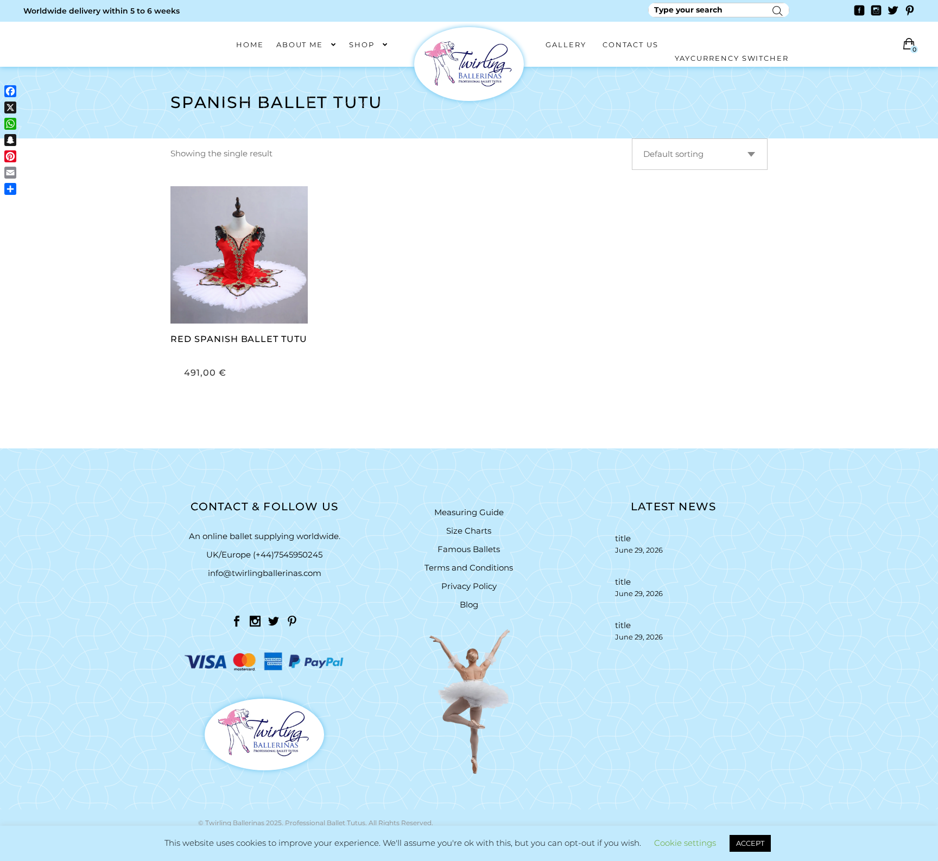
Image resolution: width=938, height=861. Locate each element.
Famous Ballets (469, 549)
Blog (469, 604)
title (623, 538)
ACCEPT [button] (750, 843)
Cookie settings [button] (685, 843)
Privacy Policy (469, 586)
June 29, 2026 (639, 550)
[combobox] (700, 154)
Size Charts (468, 531)
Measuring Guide (469, 512)
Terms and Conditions (468, 567)
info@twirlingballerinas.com (264, 573)
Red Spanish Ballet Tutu (238, 339)
